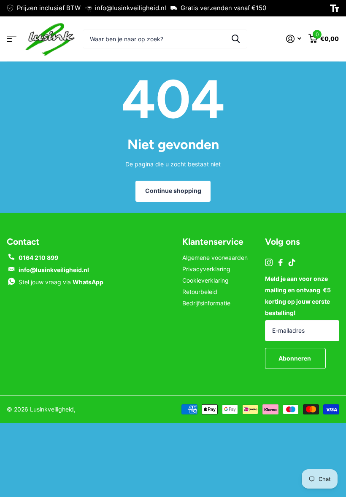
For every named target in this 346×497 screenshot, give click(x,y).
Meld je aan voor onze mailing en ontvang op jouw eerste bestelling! (298, 295)
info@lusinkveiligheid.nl (54, 269)
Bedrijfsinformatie (206, 303)
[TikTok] (292, 262)
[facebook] (280, 262)
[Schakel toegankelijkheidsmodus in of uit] (334, 8)
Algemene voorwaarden (215, 257)
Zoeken (235, 38)
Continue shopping (173, 190)
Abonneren (295, 358)
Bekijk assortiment (11, 39)
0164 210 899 (38, 257)
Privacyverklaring (206, 269)
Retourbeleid (199, 291)
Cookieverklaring (205, 280)
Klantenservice (212, 241)
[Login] (293, 38)
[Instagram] (269, 262)
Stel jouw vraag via (61, 282)
